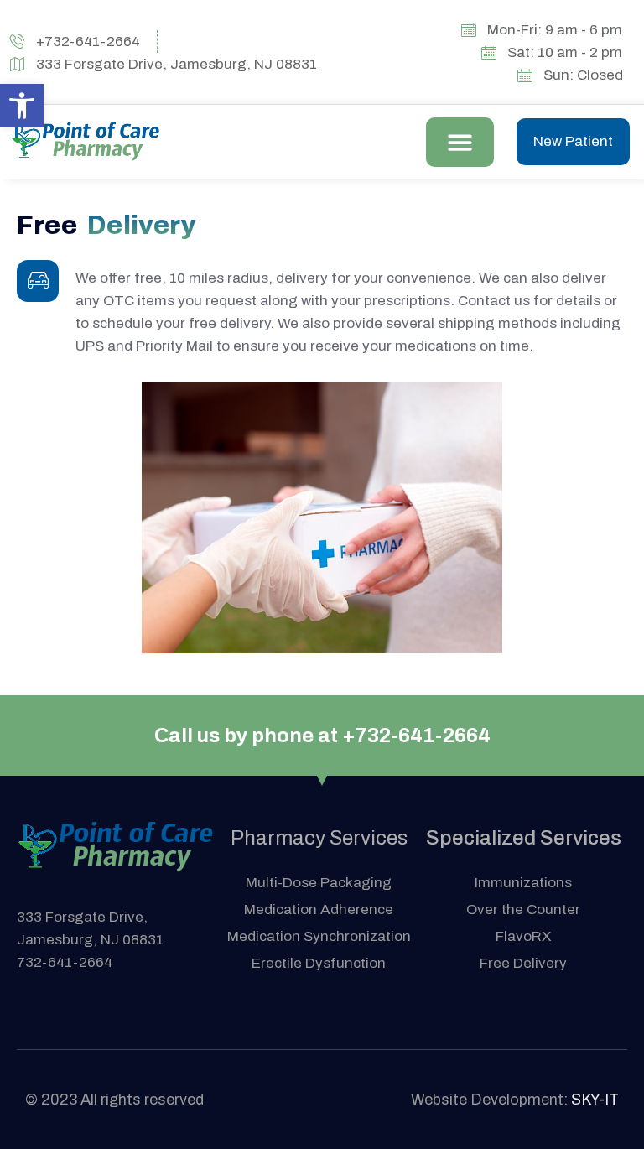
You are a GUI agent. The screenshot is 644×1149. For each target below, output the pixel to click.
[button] (460, 142)
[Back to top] (606, 1111)
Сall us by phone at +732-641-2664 (322, 735)
